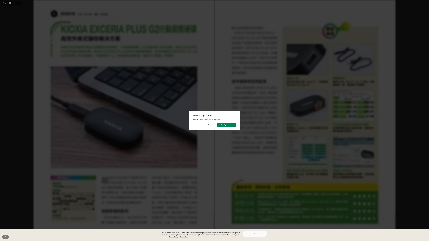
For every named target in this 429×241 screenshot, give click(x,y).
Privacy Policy (173, 237)
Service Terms (184, 237)
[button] (4, 3)
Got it (255, 234)
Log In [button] (210, 125)
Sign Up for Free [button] (226, 125)
